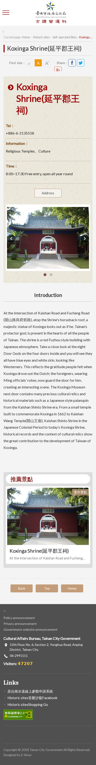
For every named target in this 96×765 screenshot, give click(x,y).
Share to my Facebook (72, 63)
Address (48, 193)
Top (47, 588)
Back (21, 588)
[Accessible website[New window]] (18, 714)
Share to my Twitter (80, 63)
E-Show (26, 755)
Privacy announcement (20, 624)
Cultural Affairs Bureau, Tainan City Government (51, 13)
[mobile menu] (6, 13)
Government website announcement (30, 629)
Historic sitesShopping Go (27, 704)
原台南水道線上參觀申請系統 (30, 691)
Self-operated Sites (64, 37)
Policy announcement (19, 618)
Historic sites (41, 37)
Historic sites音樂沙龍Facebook (32, 698)
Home (26, 37)
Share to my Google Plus (58, 70)
